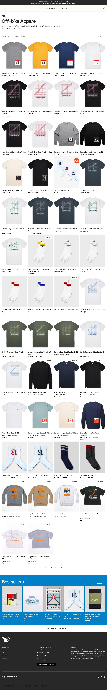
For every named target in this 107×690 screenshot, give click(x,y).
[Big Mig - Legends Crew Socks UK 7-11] (14, 290)
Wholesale (4, 658)
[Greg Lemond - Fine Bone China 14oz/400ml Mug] (12, 597)
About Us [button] (74, 647)
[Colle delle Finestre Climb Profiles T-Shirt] (66, 92)
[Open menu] (4, 8)
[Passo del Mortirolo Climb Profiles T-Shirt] (14, 92)
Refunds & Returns (42, 655)
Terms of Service (41, 661)
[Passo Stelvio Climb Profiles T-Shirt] (14, 132)
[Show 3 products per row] (100, 36)
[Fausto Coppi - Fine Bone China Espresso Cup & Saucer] (33, 597)
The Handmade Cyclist (11, 686)
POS (26, 686)
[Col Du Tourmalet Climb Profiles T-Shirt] (14, 332)
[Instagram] (104, 677)
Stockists (4, 661)
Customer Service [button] (44, 647)
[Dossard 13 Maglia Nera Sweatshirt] (66, 132)
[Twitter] (101, 677)
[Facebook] (98, 677)
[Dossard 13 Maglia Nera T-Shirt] (14, 170)
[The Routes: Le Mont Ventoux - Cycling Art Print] (53, 597)
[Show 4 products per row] (103, 36)
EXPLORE (100, 583)
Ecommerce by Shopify (40, 686)
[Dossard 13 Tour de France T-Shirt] (14, 53)
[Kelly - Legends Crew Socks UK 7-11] (92, 249)
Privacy (39, 658)
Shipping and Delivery (43, 652)
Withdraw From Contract (46, 664)
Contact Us (40, 650)
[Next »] (61, 567)
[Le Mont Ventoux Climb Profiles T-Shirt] (40, 332)
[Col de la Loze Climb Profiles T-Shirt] (92, 290)
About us (4, 650)
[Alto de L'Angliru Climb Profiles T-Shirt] (14, 209)
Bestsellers (13, 582)
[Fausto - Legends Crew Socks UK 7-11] (66, 249)
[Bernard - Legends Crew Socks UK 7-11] (40, 290)
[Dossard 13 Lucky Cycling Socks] (14, 456)
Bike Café (4, 655)
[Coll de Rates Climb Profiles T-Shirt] (92, 170)
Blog (3, 652)
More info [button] (5, 647)
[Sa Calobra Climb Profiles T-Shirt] (66, 209)
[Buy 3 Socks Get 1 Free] (66, 170)
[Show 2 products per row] (97, 36)
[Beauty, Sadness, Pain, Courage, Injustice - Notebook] (95, 597)
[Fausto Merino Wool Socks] (66, 456)
